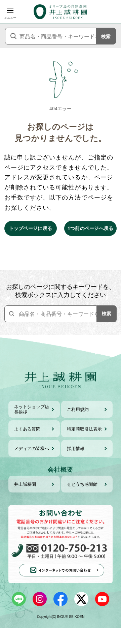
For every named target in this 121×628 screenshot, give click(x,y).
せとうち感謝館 (82, 484)
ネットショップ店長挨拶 (31, 409)
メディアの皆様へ (31, 448)
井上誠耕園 (25, 484)
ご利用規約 (78, 409)
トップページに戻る (30, 228)
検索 (106, 36)
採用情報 (75, 448)
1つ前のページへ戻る (91, 228)
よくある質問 (27, 428)
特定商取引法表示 (84, 428)
